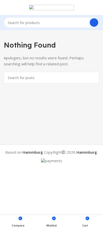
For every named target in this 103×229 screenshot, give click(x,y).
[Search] (94, 22)
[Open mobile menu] (5, 8)
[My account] (97, 8)
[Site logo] (51, 7)
